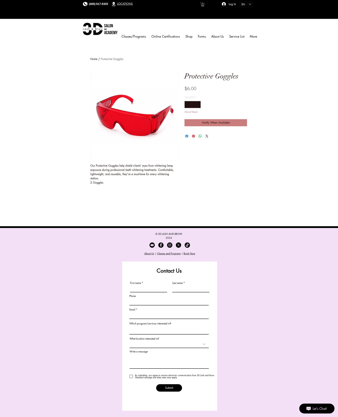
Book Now (189, 253)
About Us (149, 253)
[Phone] (85, 4)
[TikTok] (187, 245)
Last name (177, 283)
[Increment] (197, 104)
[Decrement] (187, 104)
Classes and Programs (169, 253)
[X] (178, 245)
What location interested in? (144, 338)
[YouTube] (152, 245)
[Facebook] (161, 245)
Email (132, 309)
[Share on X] (207, 136)
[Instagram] (169, 245)
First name (135, 283)
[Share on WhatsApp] (200, 136)
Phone (132, 296)
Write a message (139, 351)
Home (93, 59)
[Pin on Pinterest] (193, 136)
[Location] (113, 4)
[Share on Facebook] (187, 136)
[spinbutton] (192, 104)
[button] (203, 5)
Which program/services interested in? (150, 323)
